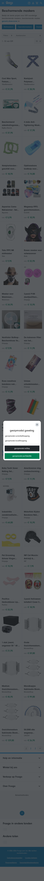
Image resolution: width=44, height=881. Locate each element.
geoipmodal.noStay (22, 448)
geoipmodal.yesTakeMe (22, 456)
